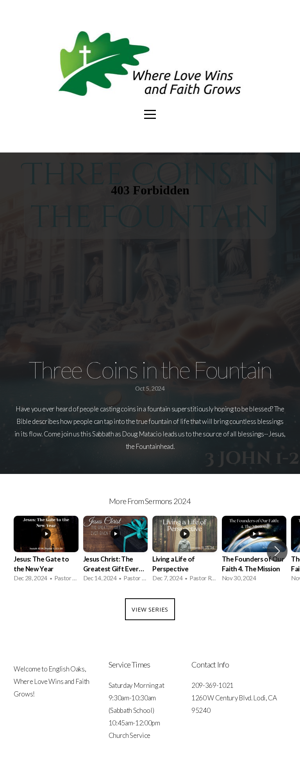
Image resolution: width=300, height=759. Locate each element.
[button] (277, 551)
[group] (46, 551)
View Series (150, 609)
